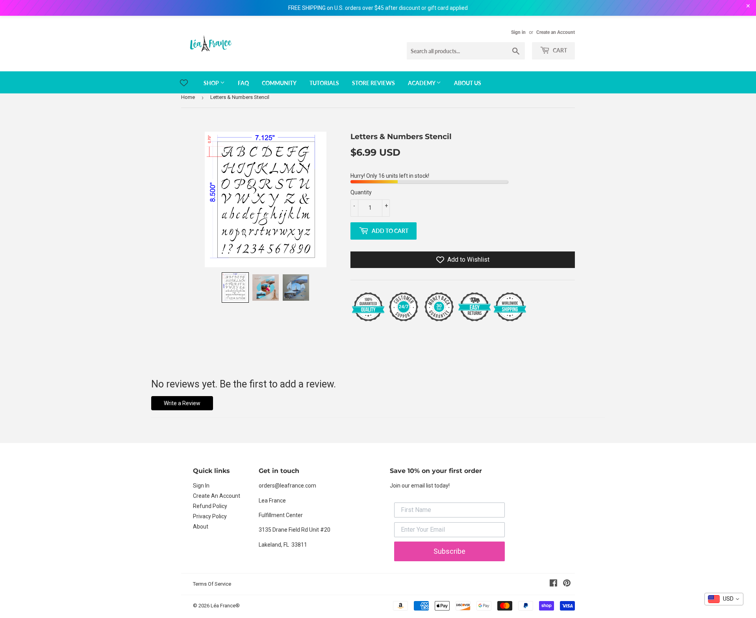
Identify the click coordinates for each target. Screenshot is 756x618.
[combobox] (723, 599)
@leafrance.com (295, 485)
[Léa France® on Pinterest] (567, 584)
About (200, 526)
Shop (212, 83)
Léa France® (225, 606)
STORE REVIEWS (373, 83)
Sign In (201, 485)
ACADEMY (422, 83)
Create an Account (555, 32)
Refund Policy (210, 506)
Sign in (518, 32)
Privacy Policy (210, 516)
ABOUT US (467, 83)
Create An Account (216, 496)
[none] (235, 287)
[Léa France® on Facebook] (553, 584)
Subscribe (449, 551)
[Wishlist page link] (184, 83)
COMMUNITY (279, 83)
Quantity (361, 192)
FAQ (243, 83)
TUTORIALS (324, 83)
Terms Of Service (212, 584)
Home (188, 97)
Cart (559, 50)
